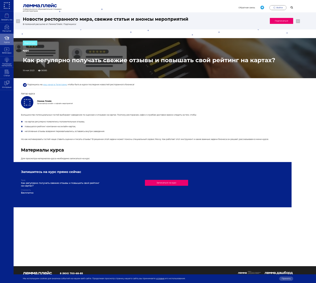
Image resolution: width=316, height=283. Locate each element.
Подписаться (281, 21)
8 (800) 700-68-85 (71, 273)
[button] (18, 21)
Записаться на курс (166, 183)
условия (160, 279)
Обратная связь (246, 8)
